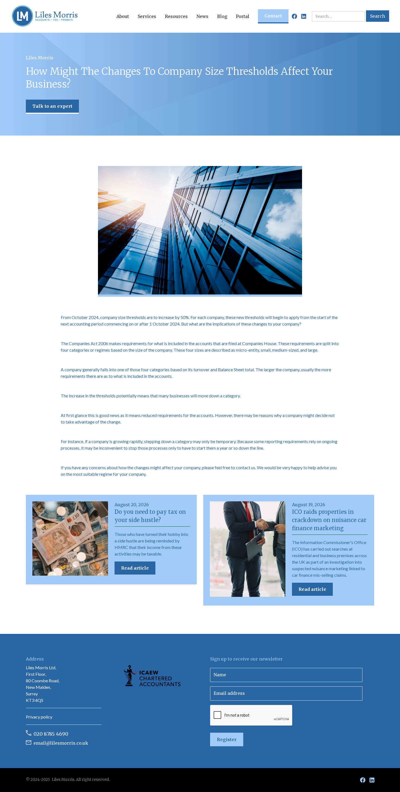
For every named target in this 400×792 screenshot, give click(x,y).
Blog (222, 16)
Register (226, 739)
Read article (135, 568)
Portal (242, 16)
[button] (122, 16)
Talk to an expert (52, 106)
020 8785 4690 (50, 734)
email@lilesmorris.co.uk (60, 743)
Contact (273, 16)
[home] (45, 16)
